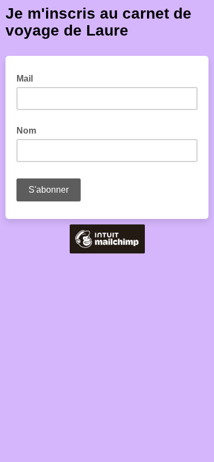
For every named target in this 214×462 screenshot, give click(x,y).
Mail (28, 78)
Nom (26, 130)
